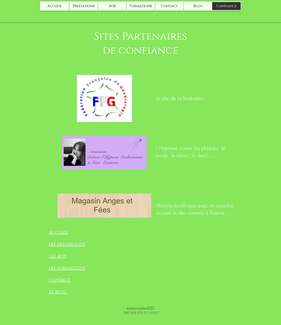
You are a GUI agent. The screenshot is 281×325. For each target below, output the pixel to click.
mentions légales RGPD (140, 308)
